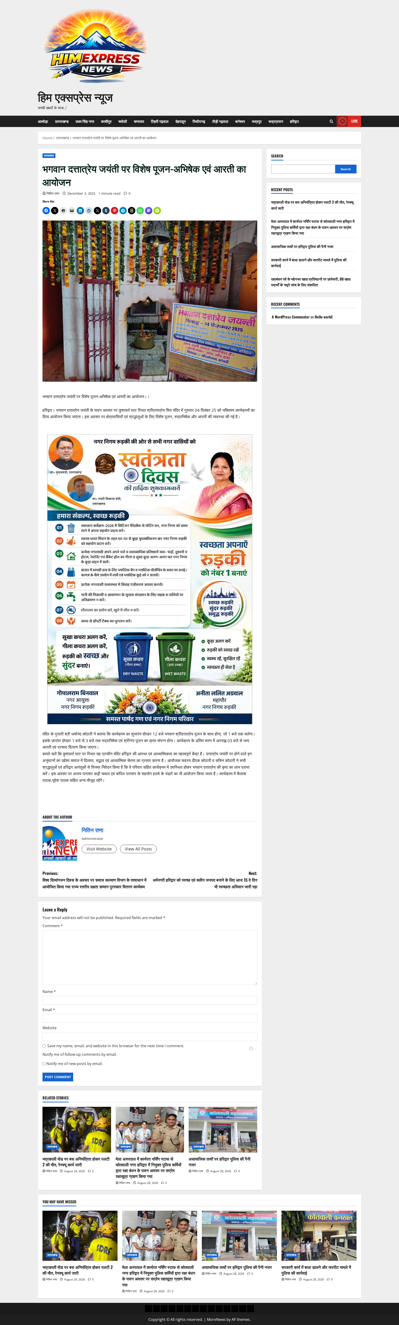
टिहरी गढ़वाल (160, 121)
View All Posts (138, 849)
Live (354, 121)
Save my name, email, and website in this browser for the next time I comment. (115, 1045)
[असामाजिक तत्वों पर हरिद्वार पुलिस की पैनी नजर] (223, 1130)
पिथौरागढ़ (199, 121)
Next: (205, 879)
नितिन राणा (53, 193)
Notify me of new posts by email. (74, 1063)
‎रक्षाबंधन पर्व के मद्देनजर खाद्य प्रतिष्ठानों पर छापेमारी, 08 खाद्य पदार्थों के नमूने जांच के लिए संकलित (311, 282)
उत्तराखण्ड (62, 121)
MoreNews (216, 1319)
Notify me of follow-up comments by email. (79, 1054)
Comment (52, 925)
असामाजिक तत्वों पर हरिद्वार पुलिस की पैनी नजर (219, 1162)
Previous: (94, 879)
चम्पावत (139, 121)
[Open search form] (331, 121)
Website (49, 1027)
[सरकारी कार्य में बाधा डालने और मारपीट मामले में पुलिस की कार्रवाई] (319, 1236)
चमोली (122, 121)
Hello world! (324, 317)
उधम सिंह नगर (85, 121)
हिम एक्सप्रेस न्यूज (75, 96)
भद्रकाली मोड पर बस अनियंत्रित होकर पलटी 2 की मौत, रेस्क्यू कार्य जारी (75, 1162)
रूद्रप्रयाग (276, 121)
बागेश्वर (240, 121)
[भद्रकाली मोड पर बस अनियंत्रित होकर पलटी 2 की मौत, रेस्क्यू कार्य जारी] (76, 1130)
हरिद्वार (294, 121)
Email (48, 1009)
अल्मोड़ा (43, 121)
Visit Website (99, 849)
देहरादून (180, 121)
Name (49, 991)
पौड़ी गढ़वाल (220, 121)
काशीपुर (106, 121)
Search (277, 156)
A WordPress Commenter (291, 317)
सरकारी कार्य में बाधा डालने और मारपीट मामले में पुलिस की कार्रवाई (316, 1270)
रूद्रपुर (257, 121)
